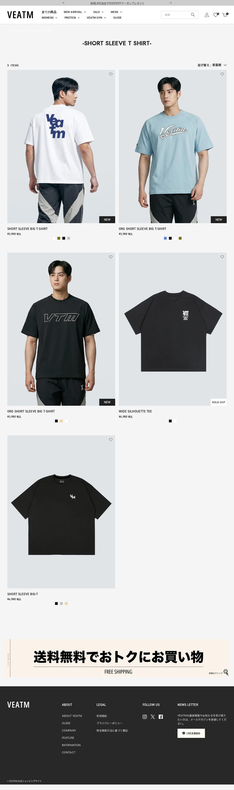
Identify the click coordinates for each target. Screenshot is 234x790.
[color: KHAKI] (59, 238)
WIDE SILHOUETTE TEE (135, 411)
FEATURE (68, 738)
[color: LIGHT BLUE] (165, 238)
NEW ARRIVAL (73, 12)
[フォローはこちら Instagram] (145, 717)
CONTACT (69, 752)
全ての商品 (49, 12)
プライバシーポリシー (109, 723)
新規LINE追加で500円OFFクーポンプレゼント (117, 3)
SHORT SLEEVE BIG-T (22, 594)
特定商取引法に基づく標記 (112, 730)
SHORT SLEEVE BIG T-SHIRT (27, 229)
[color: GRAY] (68, 238)
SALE (96, 12)
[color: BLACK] (63, 238)
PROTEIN (70, 17)
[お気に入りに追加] (110, 74)
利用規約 (102, 716)
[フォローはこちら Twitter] (152, 717)
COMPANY (69, 730)
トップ (11, 31)
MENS (114, 12)
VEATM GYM (94, 17)
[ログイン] (207, 15)
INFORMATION (71, 745)
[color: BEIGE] (61, 421)
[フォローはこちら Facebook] (161, 717)
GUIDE (117, 17)
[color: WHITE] (54, 238)
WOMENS (48, 17)
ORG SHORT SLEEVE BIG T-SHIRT (142, 229)
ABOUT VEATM (72, 716)
